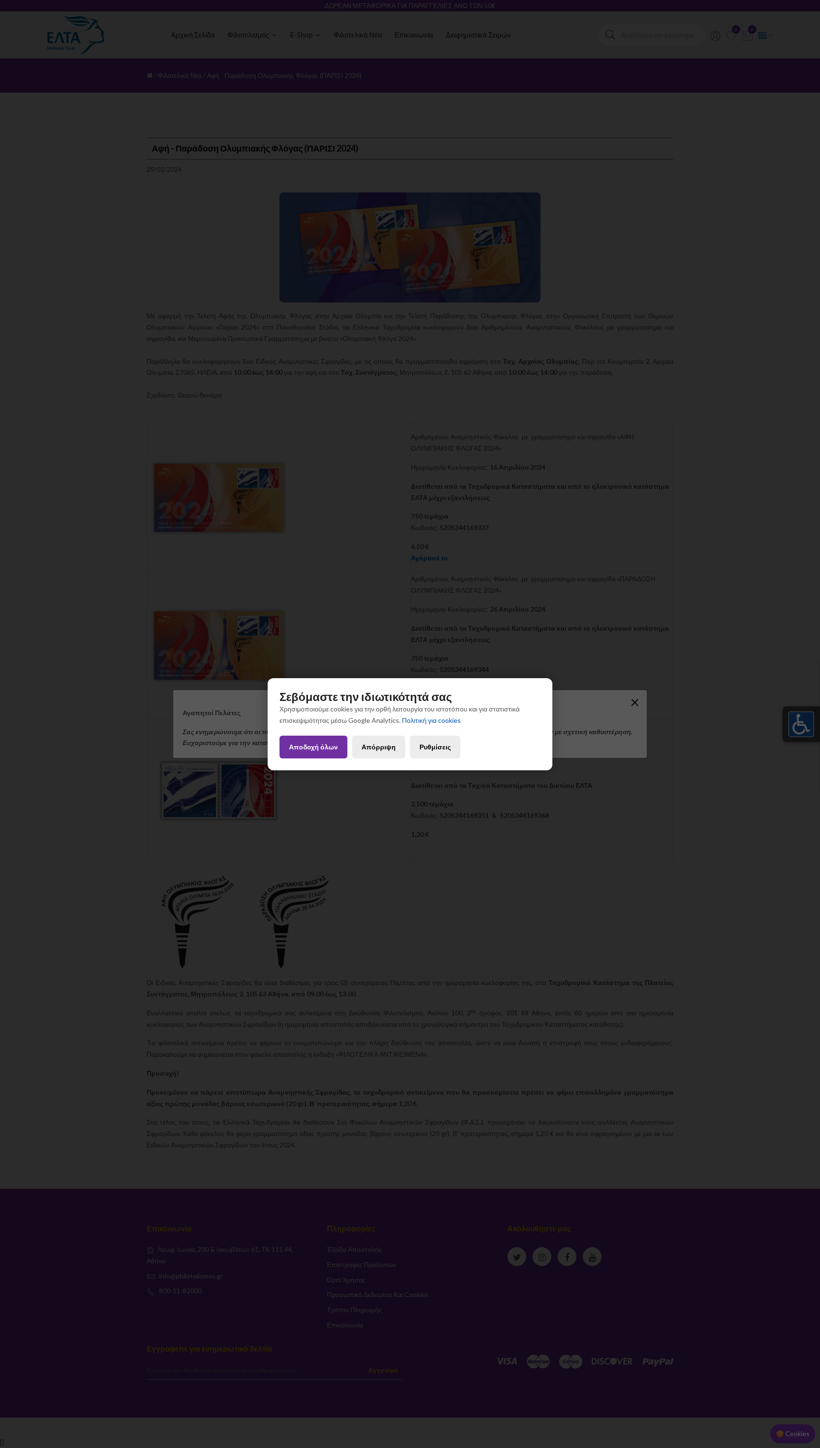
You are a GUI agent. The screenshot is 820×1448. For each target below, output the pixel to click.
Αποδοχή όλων (313, 747)
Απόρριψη (379, 747)
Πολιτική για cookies (431, 720)
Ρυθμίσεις (435, 747)
